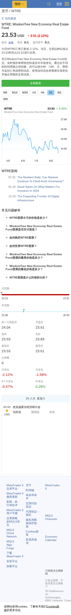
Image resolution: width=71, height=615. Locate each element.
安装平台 (12, 561)
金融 (10, 42)
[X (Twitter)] (60, 558)
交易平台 (15, 487)
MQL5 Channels (51, 517)
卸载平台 (12, 566)
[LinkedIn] (53, 565)
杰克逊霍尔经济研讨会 (26, 407)
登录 (59, 3)
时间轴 (30, 490)
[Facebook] (47, 558)
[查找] (49, 4)
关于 (28, 485)
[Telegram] (53, 558)
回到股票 (10, 18)
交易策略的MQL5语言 (13, 521)
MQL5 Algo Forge (10, 545)
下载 (15, 554)
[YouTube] (47, 565)
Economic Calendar (51, 538)
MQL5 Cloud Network (12, 533)
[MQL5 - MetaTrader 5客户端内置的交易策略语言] (6, 4)
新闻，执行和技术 (12, 503)
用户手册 (15, 511)
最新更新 (15, 495)
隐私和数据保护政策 (31, 523)
